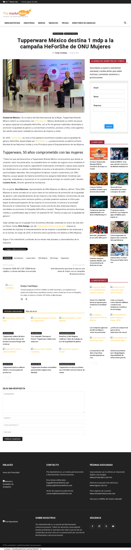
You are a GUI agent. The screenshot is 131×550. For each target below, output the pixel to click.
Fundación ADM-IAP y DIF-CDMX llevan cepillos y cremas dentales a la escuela (19, 269)
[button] (125, 23)
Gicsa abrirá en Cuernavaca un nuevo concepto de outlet (118, 189)
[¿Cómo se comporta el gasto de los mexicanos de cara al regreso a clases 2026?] (119, 319)
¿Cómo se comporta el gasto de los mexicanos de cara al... (119, 330)
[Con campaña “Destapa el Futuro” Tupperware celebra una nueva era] (43, 325)
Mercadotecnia (12, 23)
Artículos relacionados (13, 311)
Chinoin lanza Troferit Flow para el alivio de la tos (119, 260)
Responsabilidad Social (67, 333)
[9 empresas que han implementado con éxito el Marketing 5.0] (99, 202)
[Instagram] (23, 299)
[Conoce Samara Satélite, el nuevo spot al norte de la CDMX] (99, 179)
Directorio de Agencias (83, 23)
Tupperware (16, 138)
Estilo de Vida (8, 364)
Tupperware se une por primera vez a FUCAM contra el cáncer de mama (72, 369)
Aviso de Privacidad (11, 472)
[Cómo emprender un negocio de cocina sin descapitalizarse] (119, 227)
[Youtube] (113, 526)
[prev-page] (4, 377)
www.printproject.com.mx (101, 477)
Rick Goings (54, 258)
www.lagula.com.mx (98, 485)
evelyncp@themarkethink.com (59, 485)
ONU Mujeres (41, 121)
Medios (41, 23)
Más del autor (31, 311)
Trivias (65, 23)
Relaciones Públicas (71, 34)
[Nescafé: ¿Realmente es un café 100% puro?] (99, 227)
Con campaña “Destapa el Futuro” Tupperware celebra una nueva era (43, 338)
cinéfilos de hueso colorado (110, 499)
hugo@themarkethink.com (57, 482)
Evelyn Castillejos (61, 53)
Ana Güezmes (18, 258)
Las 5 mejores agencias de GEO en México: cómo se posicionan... (99, 330)
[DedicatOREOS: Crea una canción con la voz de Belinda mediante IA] (119, 154)
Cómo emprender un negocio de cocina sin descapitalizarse (118, 237)
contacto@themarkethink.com (59, 493)
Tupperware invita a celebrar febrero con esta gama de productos (14, 369)
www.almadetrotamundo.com (102, 493)
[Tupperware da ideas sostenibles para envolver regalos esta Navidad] (43, 356)
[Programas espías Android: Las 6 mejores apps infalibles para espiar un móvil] (119, 202)
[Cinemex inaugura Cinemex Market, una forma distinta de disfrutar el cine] (99, 250)
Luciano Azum (30, 258)
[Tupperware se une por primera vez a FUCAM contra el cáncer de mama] (72, 356)
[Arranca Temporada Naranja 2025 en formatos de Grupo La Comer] (99, 154)
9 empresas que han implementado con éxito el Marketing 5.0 (98, 212)
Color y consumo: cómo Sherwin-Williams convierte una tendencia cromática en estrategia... (119, 304)
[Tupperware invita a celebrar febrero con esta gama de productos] (15, 356)
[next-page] (8, 377)
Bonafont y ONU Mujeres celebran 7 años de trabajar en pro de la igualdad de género (70, 338)
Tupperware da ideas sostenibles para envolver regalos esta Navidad (43, 369)
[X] (27, 299)
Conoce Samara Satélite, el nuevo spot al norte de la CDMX (98, 189)
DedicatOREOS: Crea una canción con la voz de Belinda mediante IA (119, 164)
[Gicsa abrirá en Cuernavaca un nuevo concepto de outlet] (119, 179)
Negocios (53, 23)
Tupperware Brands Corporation (51, 226)
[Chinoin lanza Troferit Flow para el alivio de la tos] (119, 250)
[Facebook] (92, 526)
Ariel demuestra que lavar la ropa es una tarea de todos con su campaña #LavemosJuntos (68, 271)
